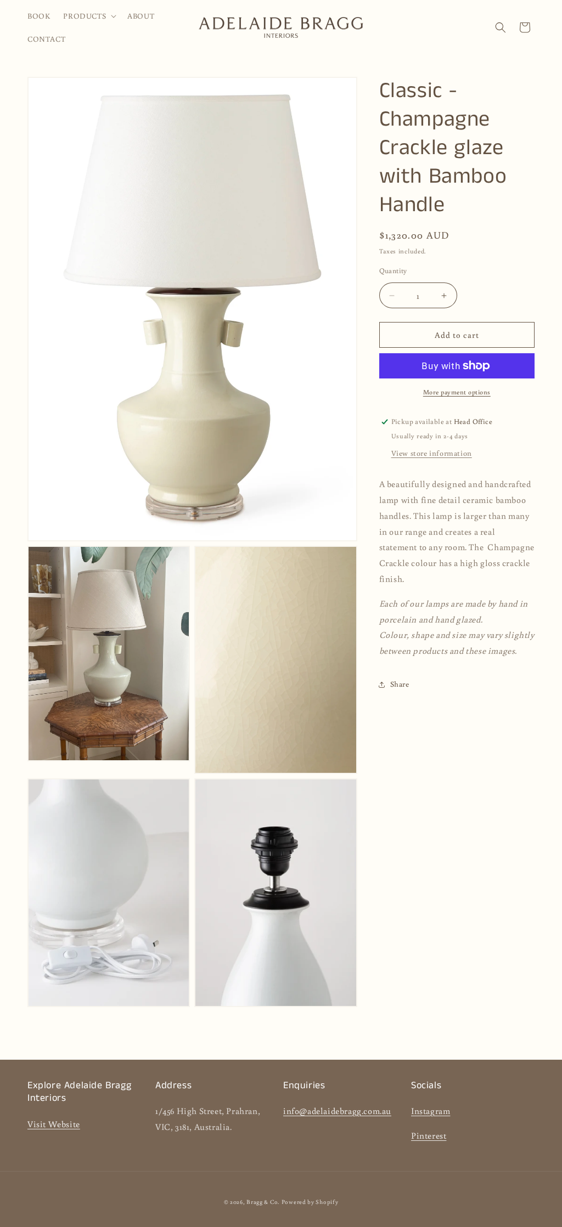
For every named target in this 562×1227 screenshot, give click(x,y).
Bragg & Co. (262, 1202)
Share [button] (399, 684)
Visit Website (53, 1123)
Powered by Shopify (310, 1202)
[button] (89, 15)
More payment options (457, 392)
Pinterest (428, 1135)
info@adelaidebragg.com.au (337, 1110)
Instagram (430, 1110)
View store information (431, 453)
